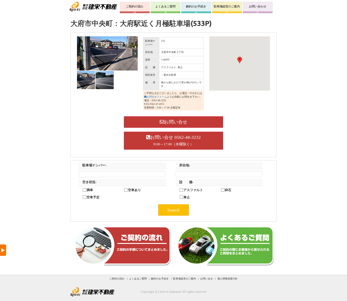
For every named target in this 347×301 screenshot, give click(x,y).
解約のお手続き (196, 6)
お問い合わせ (257, 6)
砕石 (228, 190)
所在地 (184, 165)
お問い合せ (175, 121)
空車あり (134, 190)
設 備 (186, 182)
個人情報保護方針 (227, 278)
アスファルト (193, 190)
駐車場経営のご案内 (227, 6)
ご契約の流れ (134, 6)
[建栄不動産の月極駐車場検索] (93, 6)
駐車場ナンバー (94, 165)
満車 (90, 190)
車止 (186, 197)
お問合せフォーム (157, 96)
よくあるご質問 (165, 6)
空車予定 (93, 197)
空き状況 (89, 182)
